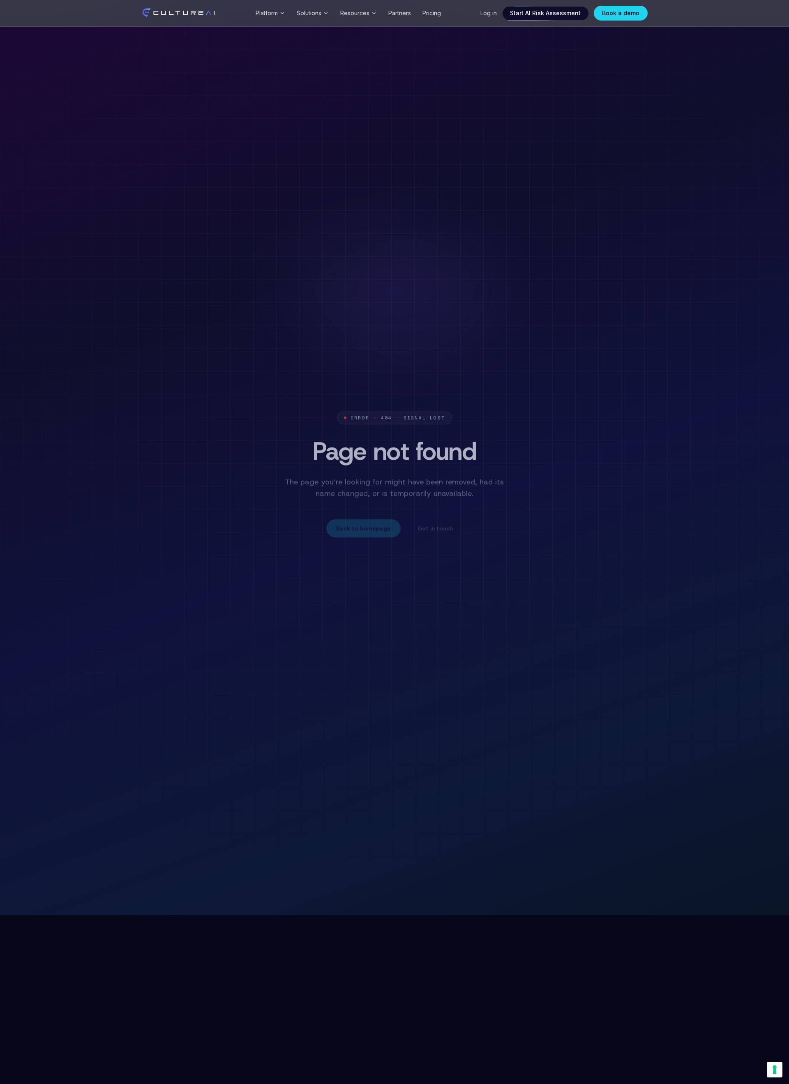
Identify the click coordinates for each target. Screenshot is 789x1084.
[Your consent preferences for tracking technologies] (774, 1069)
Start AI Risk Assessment (545, 12)
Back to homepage (363, 526)
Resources (354, 12)
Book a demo (620, 12)
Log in (488, 12)
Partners (399, 12)
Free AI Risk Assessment (446, 563)
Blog (396, 563)
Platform (267, 12)
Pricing (431, 12)
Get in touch (435, 526)
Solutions (309, 12)
